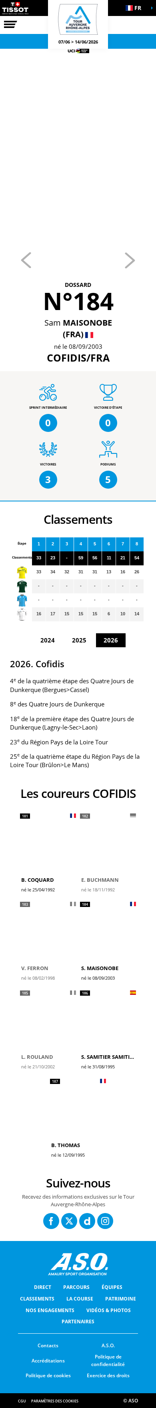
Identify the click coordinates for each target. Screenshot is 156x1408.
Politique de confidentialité (108, 1360)
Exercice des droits (108, 1375)
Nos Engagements (50, 1310)
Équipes (112, 1287)
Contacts (48, 1345)
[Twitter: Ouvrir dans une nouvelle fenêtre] (69, 1221)
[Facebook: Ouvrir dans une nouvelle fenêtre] (51, 1221)
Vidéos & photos (108, 1310)
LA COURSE (79, 1298)
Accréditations (48, 1360)
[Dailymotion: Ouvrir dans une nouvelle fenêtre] (87, 1221)
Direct (42, 1287)
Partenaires (78, 1321)
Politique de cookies (48, 1375)
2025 (79, 640)
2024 (47, 640)
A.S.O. (108, 1345)
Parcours (76, 1287)
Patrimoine (120, 1298)
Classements (37, 1298)
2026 (111, 640)
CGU (22, 1401)
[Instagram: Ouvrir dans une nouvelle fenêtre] (105, 1221)
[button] (136, 8)
